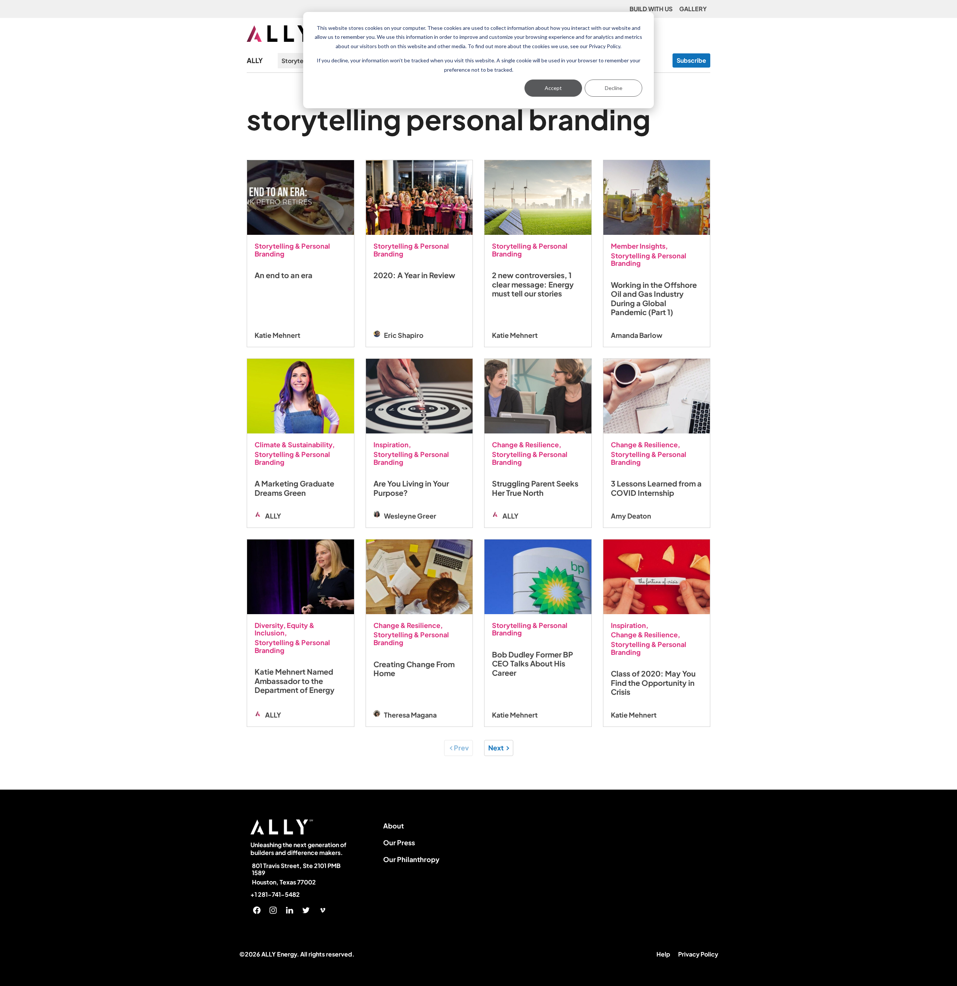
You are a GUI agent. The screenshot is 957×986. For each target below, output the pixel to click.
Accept (553, 88)
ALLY (255, 61)
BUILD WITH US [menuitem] (651, 9)
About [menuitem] (393, 825)
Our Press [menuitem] (399, 842)
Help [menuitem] (663, 954)
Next (496, 747)
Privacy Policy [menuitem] (698, 954)
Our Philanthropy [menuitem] (411, 859)
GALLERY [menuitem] (693, 9)
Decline (613, 88)
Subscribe (691, 60)
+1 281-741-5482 (275, 894)
